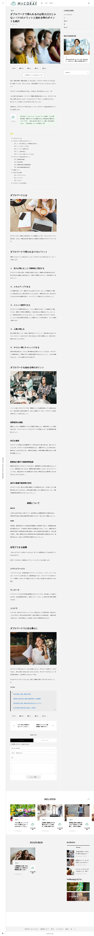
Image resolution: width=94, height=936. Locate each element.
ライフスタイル (68, 14)
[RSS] (2, 933)
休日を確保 (19, 162)
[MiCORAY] (24, 3)
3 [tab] (78, 53)
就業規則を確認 (21, 159)
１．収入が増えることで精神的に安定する (27, 143)
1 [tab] (75, 53)
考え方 (65, 27)
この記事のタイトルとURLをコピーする (33, 75)
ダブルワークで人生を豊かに (20, 183)
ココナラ (19, 180)
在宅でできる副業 (18, 172)
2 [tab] (76, 53)
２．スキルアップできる (23, 146)
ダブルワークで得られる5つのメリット (23, 141)
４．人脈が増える (21, 151)
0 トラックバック (45, 740)
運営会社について (45, 929)
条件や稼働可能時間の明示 (23, 167)
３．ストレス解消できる (23, 148)
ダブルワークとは (18, 138)
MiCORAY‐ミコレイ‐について (31, 929)
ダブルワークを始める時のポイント (22, 156)
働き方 (65, 21)
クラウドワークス (21, 175)
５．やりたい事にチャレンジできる (25, 154)
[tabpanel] (77, 51)
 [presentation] (88, 799)
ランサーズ (19, 177)
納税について (17, 170)
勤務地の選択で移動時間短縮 (24, 164)
